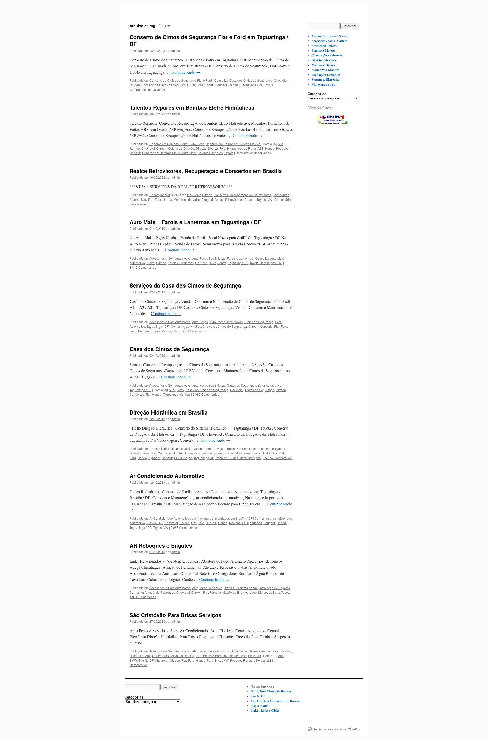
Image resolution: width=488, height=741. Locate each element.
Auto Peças (200, 322)
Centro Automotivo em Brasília (173, 655)
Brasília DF (145, 660)
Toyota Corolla (260, 263)
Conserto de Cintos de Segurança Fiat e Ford (180, 80)
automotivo (137, 263)
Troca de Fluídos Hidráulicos (235, 457)
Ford (199, 85)
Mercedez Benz (269, 592)
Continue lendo (185, 72)
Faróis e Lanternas (240, 258)
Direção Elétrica (207, 148)
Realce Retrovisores (229, 199)
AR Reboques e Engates (161, 545)
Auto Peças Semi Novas (208, 258)
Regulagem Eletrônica (326, 75)
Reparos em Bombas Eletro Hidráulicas (176, 143)
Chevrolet (280, 80)
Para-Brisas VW (217, 660)
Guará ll (211, 523)
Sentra (221, 263)
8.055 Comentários (184, 527)
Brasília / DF (154, 523)
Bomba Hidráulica (185, 453)
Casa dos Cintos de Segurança (250, 80)
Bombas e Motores (324, 50)
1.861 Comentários (143, 597)
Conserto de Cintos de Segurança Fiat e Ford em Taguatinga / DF (209, 40)
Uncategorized (159, 195)
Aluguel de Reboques (207, 588)
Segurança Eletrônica (325, 79)
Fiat (192, 85)
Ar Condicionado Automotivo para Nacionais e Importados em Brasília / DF (200, 518)
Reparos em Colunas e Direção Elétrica (233, 143)
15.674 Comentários (277, 457)
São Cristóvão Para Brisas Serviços (175, 615)
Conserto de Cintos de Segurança (164, 85)
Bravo (150, 263)
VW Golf (276, 263)
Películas (254, 655)
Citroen (135, 85)
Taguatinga (170, 394)
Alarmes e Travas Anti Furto (211, 651)
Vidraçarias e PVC (324, 84)
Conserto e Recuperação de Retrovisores (242, 195)
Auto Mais (277, 258)
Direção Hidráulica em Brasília (169, 412)
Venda (166, 331)
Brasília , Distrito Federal (241, 588)
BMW (180, 390)
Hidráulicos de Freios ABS (245, 148)
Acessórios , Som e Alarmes (329, 41)
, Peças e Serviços (330, 36)
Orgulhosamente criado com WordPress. (337, 729)
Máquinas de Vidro (187, 199)
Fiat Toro (201, 263)
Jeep (133, 331)
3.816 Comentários (143, 267)
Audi (172, 390)
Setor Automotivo (269, 385)
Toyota (268, 85)
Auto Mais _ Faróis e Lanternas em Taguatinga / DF (195, 222)
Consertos (137, 394)
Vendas (185, 394)
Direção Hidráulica (324, 60)
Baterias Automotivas (263, 651)
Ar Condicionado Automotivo (167, 475)
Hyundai (154, 457)
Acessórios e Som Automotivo (170, 258)
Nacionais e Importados (245, 523)
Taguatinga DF (238, 263)
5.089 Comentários (206, 394)
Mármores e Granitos (325, 70)
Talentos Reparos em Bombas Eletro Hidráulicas (192, 107)
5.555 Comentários (192, 331)
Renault (233, 85)
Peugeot (221, 85)
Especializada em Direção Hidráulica (251, 453)
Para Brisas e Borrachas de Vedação (221, 655)
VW (269, 199)
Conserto (266, 326)
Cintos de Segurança (258, 322)
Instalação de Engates (274, 588)
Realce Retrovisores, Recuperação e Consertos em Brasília (206, 171)
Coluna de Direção (181, 148)
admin (175, 50)
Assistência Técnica (324, 46)
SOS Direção (183, 457)
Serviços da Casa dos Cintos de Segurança (185, 285)
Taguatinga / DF (252, 85)
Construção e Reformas (327, 55)
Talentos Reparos (210, 153)
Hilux (212, 263)
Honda (209, 85)
